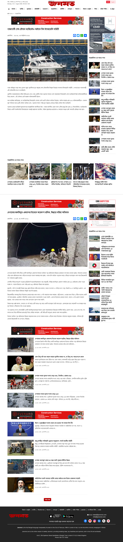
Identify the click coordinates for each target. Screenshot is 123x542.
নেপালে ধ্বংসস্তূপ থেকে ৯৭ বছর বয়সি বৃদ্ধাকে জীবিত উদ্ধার (108, 110)
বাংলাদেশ (45, 9)
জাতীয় (21, 9)
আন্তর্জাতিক (54, 9)
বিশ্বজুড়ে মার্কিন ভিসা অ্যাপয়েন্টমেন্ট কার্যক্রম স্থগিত (103, 183)
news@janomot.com (99, 515)
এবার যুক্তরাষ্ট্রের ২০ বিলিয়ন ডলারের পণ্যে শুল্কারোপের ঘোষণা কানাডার (107, 239)
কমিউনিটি (37, 9)
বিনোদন (77, 9)
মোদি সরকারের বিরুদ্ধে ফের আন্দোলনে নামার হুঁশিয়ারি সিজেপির (108, 273)
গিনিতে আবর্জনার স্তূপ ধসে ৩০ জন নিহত (107, 281)
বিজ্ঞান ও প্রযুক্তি (87, 9)
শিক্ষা (95, 9)
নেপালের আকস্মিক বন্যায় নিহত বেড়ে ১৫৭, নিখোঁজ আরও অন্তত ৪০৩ (38, 184)
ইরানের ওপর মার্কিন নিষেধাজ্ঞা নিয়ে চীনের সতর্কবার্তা (107, 257)
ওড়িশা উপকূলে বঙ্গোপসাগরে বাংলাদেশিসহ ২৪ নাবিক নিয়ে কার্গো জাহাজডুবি (106, 300)
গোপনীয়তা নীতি (92, 510)
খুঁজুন (113, 9)
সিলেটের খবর (41, 510)
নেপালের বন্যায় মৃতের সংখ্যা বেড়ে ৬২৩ (107, 82)
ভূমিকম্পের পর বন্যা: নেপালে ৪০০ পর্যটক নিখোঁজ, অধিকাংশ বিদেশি (61, 183)
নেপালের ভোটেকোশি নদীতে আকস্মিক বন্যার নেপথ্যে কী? (15, 183)
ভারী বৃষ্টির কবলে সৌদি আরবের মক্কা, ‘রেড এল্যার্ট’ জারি (108, 149)
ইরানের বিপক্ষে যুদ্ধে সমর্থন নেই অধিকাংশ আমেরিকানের (107, 265)
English (113, 2)
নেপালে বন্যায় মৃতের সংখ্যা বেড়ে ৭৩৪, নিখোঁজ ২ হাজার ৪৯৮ (107, 75)
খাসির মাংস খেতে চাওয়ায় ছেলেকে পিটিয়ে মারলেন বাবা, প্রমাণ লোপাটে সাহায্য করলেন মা (108, 131)
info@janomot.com (99, 517)
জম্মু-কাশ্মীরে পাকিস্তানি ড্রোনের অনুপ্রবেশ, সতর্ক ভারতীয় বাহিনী (108, 102)
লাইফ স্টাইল (103, 9)
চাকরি (99, 510)
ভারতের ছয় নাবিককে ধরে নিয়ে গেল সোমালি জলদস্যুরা (108, 310)
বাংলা (108, 2)
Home (11, 13)
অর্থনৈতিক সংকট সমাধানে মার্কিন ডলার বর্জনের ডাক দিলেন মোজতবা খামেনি (107, 119)
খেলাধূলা (70, 9)
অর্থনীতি (62, 9)
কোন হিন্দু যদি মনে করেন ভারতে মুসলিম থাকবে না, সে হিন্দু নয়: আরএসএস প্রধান (108, 66)
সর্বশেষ (13, 9)
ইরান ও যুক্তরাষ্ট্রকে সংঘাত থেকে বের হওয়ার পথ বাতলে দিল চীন (108, 92)
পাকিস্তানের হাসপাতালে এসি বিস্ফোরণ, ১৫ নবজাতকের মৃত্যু (108, 249)
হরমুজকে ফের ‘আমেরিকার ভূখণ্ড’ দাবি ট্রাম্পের (108, 318)
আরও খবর (47, 499)
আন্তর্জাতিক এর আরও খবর (97, 58)
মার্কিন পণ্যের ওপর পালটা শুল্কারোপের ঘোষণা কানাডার (106, 290)
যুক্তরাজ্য (29, 9)
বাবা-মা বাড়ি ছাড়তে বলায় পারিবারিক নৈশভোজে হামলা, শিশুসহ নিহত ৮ (81, 184)
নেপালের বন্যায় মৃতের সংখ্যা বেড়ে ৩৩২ (107, 140)
